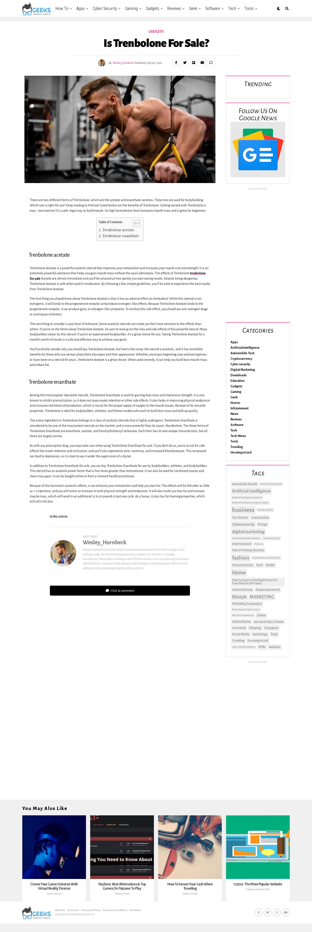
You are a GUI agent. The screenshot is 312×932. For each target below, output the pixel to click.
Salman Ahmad (54, 893)
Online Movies (241, 621)
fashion (240, 558)
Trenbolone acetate (118, 229)
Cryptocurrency (241, 358)
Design (262, 524)
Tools (249, 8)
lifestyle (239, 597)
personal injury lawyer (269, 621)
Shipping (255, 628)
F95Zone (258, 544)
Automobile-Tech (242, 353)
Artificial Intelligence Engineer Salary (250, 502)
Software (212, 8)
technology (260, 634)
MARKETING (262, 597)
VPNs (262, 647)
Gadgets (152, 8)
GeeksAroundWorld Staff (258, 889)
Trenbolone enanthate (120, 235)
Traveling (238, 640)
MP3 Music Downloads (243, 615)
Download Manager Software (246, 538)
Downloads (238, 375)
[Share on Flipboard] (193, 62)
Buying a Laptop (265, 510)
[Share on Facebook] (176, 62)
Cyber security (105, 8)
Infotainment (239, 408)
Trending (236, 447)
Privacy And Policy (91, 910)
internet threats (242, 589)
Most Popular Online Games (246, 609)
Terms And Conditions (115, 910)
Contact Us (73, 910)
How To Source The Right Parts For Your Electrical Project (255, 581)
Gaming (131, 8)
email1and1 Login (271, 538)
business (243, 510)
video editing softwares (243, 647)
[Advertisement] (258, 254)
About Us (60, 910)
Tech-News (238, 436)
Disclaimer (135, 910)
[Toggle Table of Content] (134, 223)
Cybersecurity (243, 524)
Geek (193, 8)
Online (261, 615)
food (259, 565)
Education (237, 380)
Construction (260, 517)
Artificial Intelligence (245, 347)
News (234, 414)
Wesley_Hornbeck (123, 63)
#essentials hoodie (244, 484)
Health (270, 565)
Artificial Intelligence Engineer (247, 497)
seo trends (239, 628)
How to (61, 8)
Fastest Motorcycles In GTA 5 (266, 558)
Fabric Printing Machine (248, 550)
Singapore (271, 628)
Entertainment (241, 544)
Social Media (241, 634)
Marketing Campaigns (247, 603)
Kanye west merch (268, 589)
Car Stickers (240, 517)
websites (275, 647)
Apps (80, 8)
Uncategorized (241, 452)
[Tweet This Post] (185, 62)
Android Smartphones (271, 484)
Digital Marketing (242, 369)
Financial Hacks (242, 565)
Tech (232, 8)
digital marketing (248, 531)
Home (239, 572)
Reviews (174, 8)
